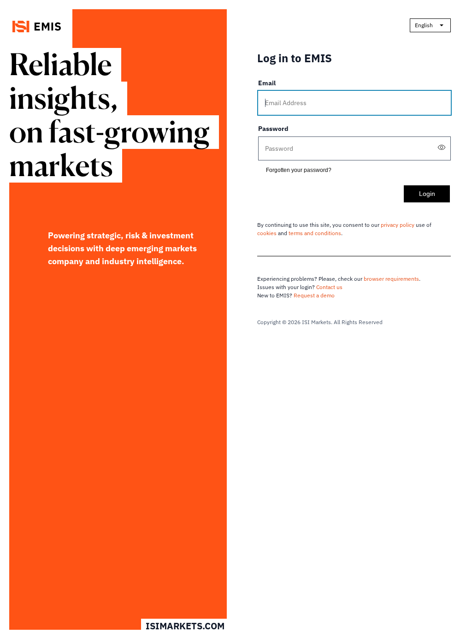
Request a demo (314, 295)
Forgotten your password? (298, 170)
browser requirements (391, 278)
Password (273, 128)
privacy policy (397, 224)
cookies (267, 233)
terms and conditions (315, 233)
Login (427, 193)
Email (267, 83)
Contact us (329, 287)
